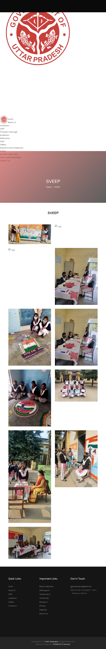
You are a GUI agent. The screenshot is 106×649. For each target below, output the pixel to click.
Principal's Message (9, 131)
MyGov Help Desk (46, 586)
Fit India (42, 606)
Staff (8, 77)
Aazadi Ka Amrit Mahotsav (17, 96)
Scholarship (44, 598)
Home (48, 187)
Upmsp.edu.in (44, 594)
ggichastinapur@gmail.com (80, 586)
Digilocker (43, 610)
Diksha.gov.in (44, 590)
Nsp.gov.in (43, 602)
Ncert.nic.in (43, 613)
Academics (12, 598)
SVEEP (9, 100)
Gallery (11, 602)
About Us (12, 590)
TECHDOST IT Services (61, 644)
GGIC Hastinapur (51, 641)
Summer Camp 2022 (15, 103)
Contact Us (12, 606)
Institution (10, 73)
